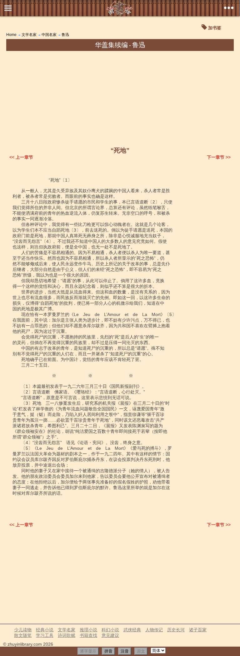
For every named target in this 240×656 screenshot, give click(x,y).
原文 (141, 651)
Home (11, 35)
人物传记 (154, 629)
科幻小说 (110, 629)
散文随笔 (23, 635)
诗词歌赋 (66, 635)
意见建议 (110, 635)
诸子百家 (198, 629)
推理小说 (88, 629)
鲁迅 (65, 35)
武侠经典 (132, 629)
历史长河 (176, 629)
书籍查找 (88, 635)
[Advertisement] (120, 98)
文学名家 (29, 35)
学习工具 (44, 635)
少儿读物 (23, 629)
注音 (125, 651)
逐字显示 (88, 651)
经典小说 (44, 629)
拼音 (108, 651)
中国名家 (49, 35)
